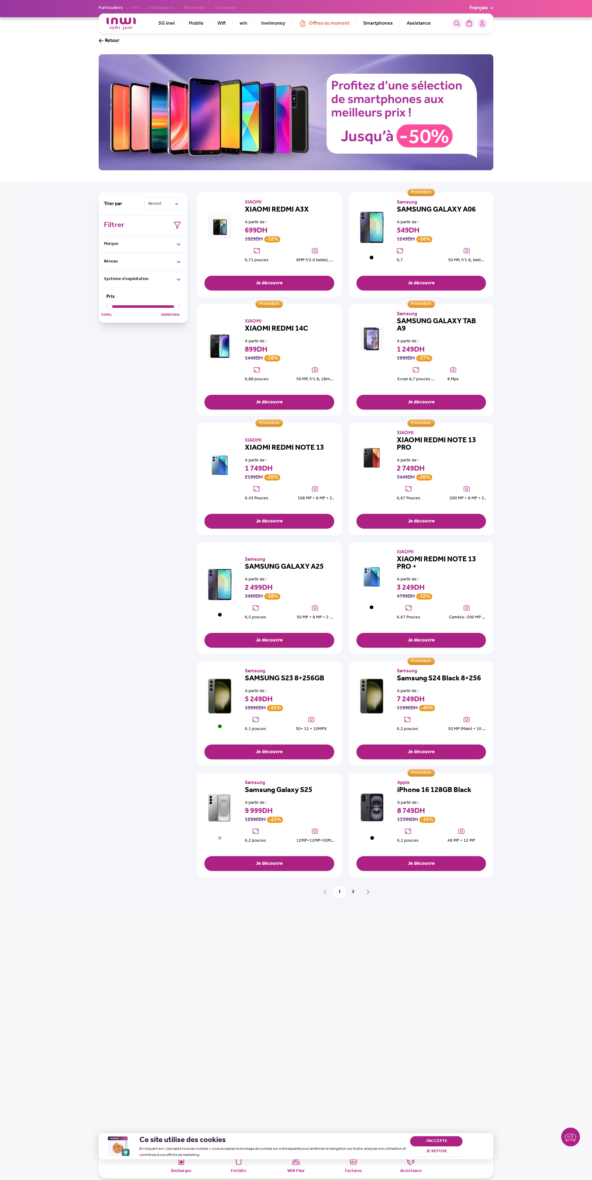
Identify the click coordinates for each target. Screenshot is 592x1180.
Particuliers (111, 8)
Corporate (226, 8)
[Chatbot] (571, 1138)
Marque (111, 244)
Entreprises (161, 8)
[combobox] (163, 204)
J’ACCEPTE (436, 1141)
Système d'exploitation (126, 279)
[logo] (121, 24)
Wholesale (194, 8)
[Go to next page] (368, 892)
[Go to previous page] (325, 892)
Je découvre (269, 283)
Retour (112, 40)
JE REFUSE (436, 1151)
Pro (135, 8)
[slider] (109, 306)
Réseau (111, 261)
